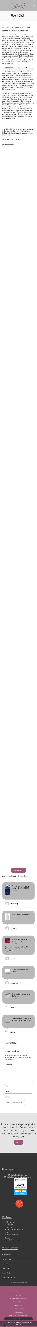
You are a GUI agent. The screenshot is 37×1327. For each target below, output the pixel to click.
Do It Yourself (6, 680)
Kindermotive (21, 619)
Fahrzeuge (10, 619)
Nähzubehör (23, 197)
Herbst (12, 197)
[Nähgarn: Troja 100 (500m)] (18, 918)
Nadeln (15, 800)
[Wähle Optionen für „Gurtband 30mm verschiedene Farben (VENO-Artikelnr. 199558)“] (7, 429)
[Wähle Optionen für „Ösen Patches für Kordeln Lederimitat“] (7, 249)
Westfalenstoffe (18, 860)
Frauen (13, 680)
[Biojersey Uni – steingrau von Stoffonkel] (18, 997)
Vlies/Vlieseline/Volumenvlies (22, 558)
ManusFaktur (6, 1259)
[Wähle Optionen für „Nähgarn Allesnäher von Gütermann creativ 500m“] (7, 490)
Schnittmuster (30, 680)
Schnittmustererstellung (18, 744)
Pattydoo (5, 1264)
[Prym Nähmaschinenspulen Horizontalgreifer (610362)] (18, 890)
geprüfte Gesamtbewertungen (18, 205)
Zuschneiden (22, 384)
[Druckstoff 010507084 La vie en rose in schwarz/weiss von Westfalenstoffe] (18, 1021)
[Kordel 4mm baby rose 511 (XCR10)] (18, 972)
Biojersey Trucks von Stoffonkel (18, 617)
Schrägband (22, 858)
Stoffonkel (18, 622)
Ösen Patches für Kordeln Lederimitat (18, 256)
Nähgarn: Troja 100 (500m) (18, 195)
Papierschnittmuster (21, 680)
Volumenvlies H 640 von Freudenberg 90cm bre (18, 556)
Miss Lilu (5, 1268)
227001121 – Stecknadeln (19, 797)
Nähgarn (17, 197)
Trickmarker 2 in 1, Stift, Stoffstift (19, 381)
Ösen (24, 259)
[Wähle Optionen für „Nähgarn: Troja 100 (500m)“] (7, 187)
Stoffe (27, 619)
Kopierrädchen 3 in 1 (18, 742)
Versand (25, 1282)
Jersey (15, 619)
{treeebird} (6, 1273)
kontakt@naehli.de (11, 1235)
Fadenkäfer (18, 683)
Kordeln (13, 259)
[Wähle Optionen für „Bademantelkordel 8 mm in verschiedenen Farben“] (7, 310)
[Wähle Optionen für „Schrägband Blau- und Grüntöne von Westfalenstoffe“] (7, 845)
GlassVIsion (6, 1255)
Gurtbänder (15, 442)
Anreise (18, 1142)
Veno (18, 445)
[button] (7, 374)
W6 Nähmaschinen (8, 1277)
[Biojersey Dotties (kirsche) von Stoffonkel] (18, 945)
